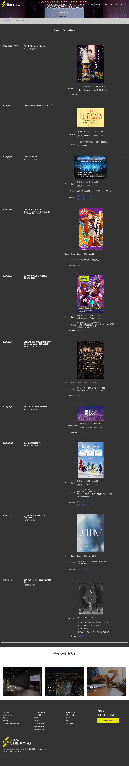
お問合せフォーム (108, 720)
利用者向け (97, 4)
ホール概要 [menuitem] (37, 715)
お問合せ (85, 4)
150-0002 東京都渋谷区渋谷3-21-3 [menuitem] (13, 749)
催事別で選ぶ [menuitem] (70, 712)
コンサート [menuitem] (69, 721)
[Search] (126, 4)
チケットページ (82, 569)
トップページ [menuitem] (7, 712)
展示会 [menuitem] (68, 718)
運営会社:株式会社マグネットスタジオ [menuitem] (35, 749)
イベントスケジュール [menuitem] (9, 715)
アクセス (74, 4)
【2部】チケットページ (84, 199)
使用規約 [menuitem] (5, 721)
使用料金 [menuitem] (37, 721)
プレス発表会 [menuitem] (69, 724)
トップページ (10, 21)
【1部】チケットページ (84, 196)
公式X (79, 395)
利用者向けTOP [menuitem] (39, 712)
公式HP (81, 94)
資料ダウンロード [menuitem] (39, 730)
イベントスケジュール (58, 4)
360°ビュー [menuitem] (37, 718)
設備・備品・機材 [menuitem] (39, 727)
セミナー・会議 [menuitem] (70, 715)
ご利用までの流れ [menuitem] (39, 724)
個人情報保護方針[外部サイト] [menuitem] (11, 724)
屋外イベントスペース (116, 4)
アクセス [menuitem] (5, 718)
